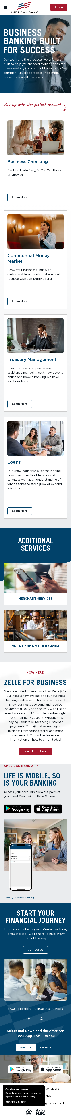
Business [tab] (45, 1047)
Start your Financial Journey (35, 916)
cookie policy (28, 1096)
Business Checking (27, 162)
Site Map (45, 1096)
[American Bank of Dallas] (24, 7)
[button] (17, 809)
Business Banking (24, 898)
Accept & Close (15, 1102)
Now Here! (35, 672)
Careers (57, 1009)
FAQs (11, 1009)
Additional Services (35, 544)
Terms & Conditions (46, 1089)
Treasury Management (31, 360)
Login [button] (61, 8)
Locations (25, 1009)
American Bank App (21, 766)
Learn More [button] (22, 198)
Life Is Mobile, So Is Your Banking (32, 779)
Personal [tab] (25, 1047)
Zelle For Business (35, 682)
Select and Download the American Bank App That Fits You (35, 1034)
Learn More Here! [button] (38, 752)
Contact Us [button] (38, 951)
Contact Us (42, 1009)
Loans (14, 462)
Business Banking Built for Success (32, 41)
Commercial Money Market (28, 258)
